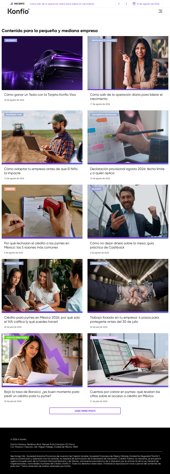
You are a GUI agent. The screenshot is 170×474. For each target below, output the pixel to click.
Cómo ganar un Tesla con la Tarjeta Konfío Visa (40, 95)
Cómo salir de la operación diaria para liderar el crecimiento (57, 3)
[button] (119, 3)
